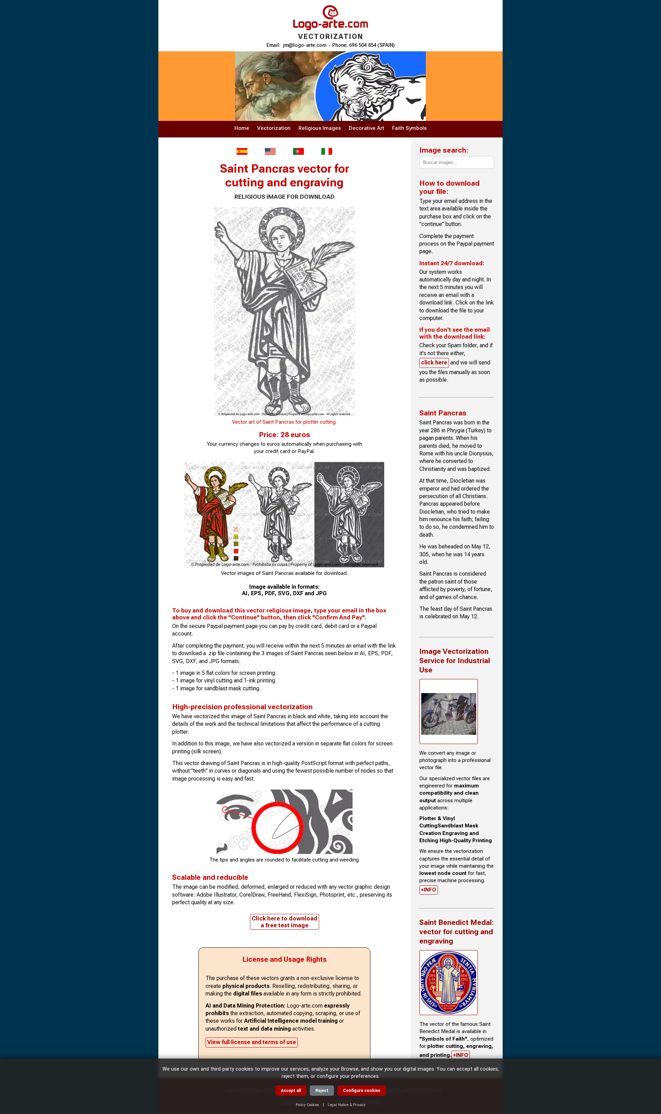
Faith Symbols (409, 128)
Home (241, 128)
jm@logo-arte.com (304, 45)
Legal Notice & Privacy (347, 1105)
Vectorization (274, 128)
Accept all (291, 1090)
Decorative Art (366, 128)
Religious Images (319, 128)
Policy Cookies (307, 1105)
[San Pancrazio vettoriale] (326, 151)
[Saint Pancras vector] (270, 151)
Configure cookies (361, 1090)
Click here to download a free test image (284, 922)
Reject (321, 1090)
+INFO (428, 890)
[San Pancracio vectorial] (242, 151)
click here (434, 362)
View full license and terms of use (251, 1042)
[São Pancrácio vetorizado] (298, 151)
